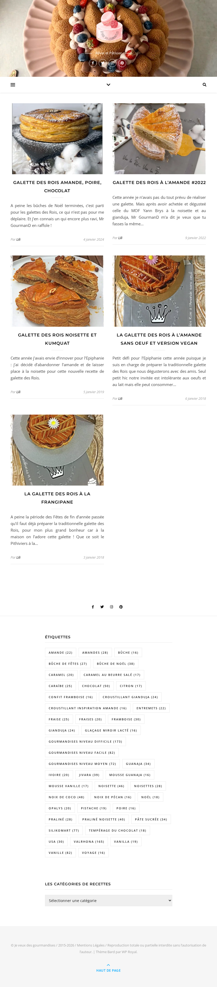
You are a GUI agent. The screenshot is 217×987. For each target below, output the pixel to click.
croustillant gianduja (130, 697)
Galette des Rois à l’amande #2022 (159, 182)
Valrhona (89, 842)
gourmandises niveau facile (82, 753)
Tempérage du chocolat (117, 830)
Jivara (89, 775)
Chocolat (96, 686)
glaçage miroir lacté (111, 730)
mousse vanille (69, 786)
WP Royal (129, 951)
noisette (111, 786)
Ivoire (59, 775)
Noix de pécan (113, 797)
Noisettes (148, 786)
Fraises (90, 719)
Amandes (95, 652)
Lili (18, 239)
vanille (60, 853)
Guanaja (138, 764)
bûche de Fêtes (68, 664)
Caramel (61, 675)
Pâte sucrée (151, 819)
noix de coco (66, 797)
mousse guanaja (130, 775)
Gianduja (62, 730)
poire (126, 808)
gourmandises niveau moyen (82, 764)
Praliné (61, 819)
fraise (59, 719)
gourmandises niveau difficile (85, 741)
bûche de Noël (116, 664)
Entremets (151, 708)
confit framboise (71, 697)
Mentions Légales (91, 945)
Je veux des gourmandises (35, 945)
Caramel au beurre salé (112, 675)
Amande (61, 652)
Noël (150, 797)
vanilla (126, 842)
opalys (60, 808)
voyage (93, 853)
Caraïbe (60, 686)
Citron (131, 686)
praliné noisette (103, 819)
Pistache (94, 808)
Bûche (128, 652)
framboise (126, 719)
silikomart (64, 830)
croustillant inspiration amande (88, 708)
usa (56, 842)
